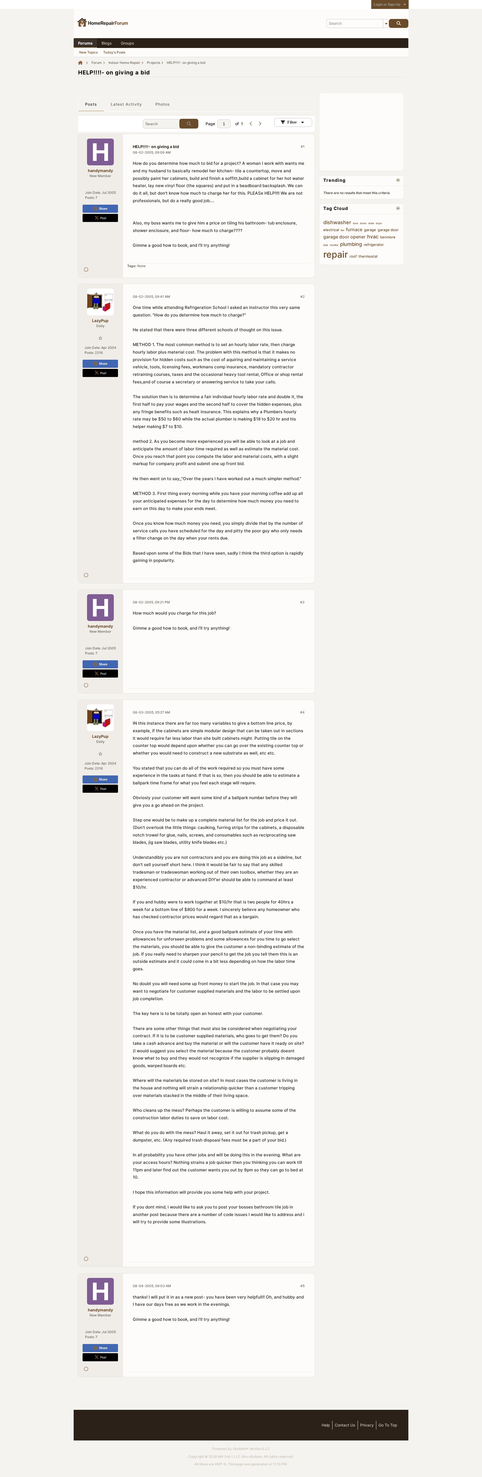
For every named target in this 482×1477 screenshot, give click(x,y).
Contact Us (345, 1425)
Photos (162, 104)
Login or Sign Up (387, 4)
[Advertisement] (365, 131)
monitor (334, 244)
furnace (354, 229)
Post (103, 218)
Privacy (367, 1425)
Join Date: (93, 192)
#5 (302, 1286)
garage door (388, 230)
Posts (91, 104)
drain (371, 223)
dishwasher (337, 222)
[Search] (398, 23)
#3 (302, 602)
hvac (373, 237)
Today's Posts (114, 52)
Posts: (90, 197)
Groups (127, 43)
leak (325, 244)
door (355, 223)
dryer (379, 223)
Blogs (107, 43)
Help (326, 1425)
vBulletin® (241, 1449)
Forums (85, 43)
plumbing (351, 244)
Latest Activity (126, 104)
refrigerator (374, 244)
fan (342, 230)
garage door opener (344, 237)
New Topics (88, 52)
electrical (331, 230)
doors (363, 223)
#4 (302, 712)
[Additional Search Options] (386, 23)
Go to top (388, 1425)
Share (103, 208)
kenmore (388, 237)
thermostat (368, 256)
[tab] (91, 104)
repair (335, 254)
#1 (303, 146)
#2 (302, 296)
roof (353, 256)
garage (370, 230)
